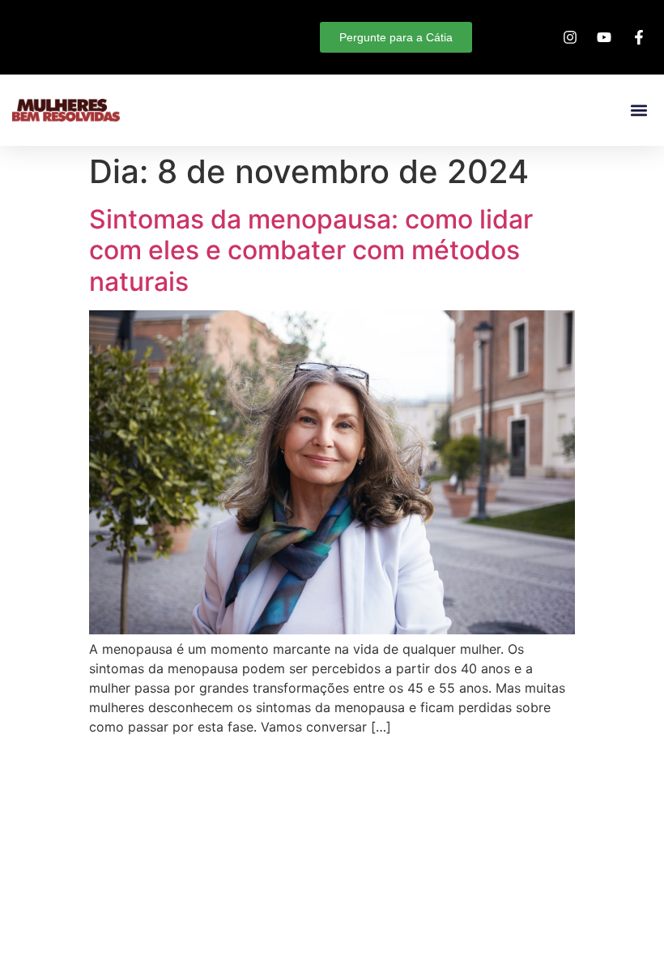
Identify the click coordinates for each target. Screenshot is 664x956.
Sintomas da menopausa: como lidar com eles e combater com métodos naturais (311, 250)
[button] (638, 110)
